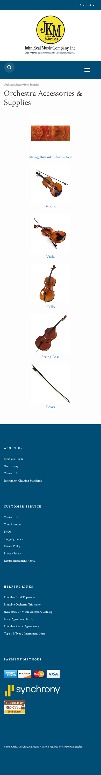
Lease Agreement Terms (18, 619)
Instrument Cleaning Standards (23, 481)
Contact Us (11, 473)
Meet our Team (13, 459)
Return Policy (12, 546)
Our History (11, 466)
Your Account (12, 524)
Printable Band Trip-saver (19, 597)
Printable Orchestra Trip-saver (22, 605)
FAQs (7, 532)
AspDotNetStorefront (72, 747)
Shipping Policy (13, 539)
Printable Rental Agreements (21, 626)
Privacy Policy (12, 553)
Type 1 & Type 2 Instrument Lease (24, 634)
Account (85, 5)
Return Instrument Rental (19, 561)
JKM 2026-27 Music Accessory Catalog (28, 612)
